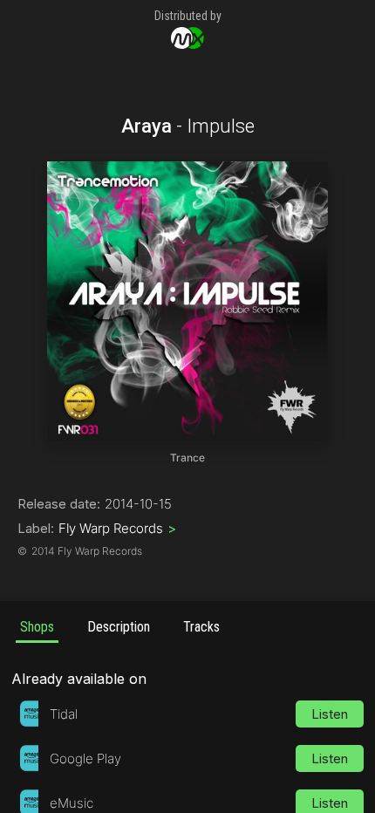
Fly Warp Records (117, 528)
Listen (329, 714)
